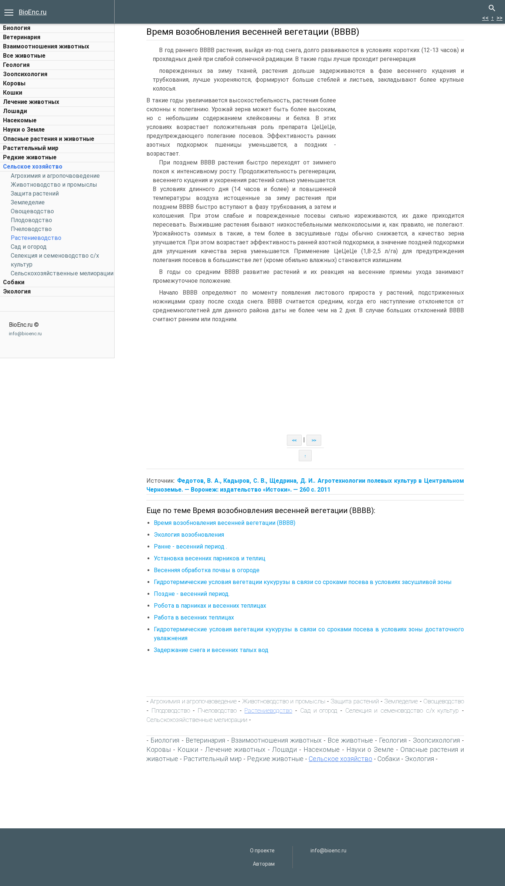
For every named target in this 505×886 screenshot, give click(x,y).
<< (485, 17)
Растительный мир (30, 148)
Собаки (13, 282)
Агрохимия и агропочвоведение (55, 175)
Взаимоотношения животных (46, 46)
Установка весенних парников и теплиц (209, 558)
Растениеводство (36, 237)
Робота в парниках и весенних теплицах (210, 605)
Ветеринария (21, 37)
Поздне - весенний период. (192, 593)
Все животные (24, 55)
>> (499, 17)
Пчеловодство (31, 228)
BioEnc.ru (33, 12)
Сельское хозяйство (32, 166)
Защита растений (35, 193)
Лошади (15, 111)
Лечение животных (31, 101)
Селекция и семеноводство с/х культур (402, 710)
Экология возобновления (189, 534)
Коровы (14, 83)
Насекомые (20, 120)
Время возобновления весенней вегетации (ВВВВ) (224, 522)
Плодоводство (31, 220)
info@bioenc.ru (25, 333)
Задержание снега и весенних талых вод (211, 650)
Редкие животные (30, 157)
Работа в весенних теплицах (194, 617)
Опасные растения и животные (48, 138)
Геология (16, 64)
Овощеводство (32, 211)
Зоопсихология (25, 74)
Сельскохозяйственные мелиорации (62, 273)
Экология (17, 291)
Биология (16, 27)
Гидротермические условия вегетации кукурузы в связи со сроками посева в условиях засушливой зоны (303, 581)
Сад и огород (29, 246)
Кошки (12, 92)
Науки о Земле (24, 129)
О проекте (262, 850)
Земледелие (28, 202)
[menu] (9, 12)
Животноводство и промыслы (54, 184)
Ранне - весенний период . (190, 546)
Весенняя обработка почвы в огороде (207, 570)
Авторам (264, 864)
